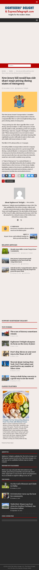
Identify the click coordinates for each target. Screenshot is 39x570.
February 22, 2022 (16, 273)
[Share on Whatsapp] (22, 175)
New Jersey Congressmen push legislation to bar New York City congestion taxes (20, 260)
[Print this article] (19, 175)
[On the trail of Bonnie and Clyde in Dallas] (5, 485)
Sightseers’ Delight (22, 88)
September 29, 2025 (17, 510)
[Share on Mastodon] (25, 175)
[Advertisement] (19, 42)
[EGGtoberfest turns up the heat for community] (5, 495)
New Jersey (10, 181)
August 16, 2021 (16, 264)
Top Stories (7, 327)
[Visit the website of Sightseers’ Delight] (18, 220)
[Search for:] (19, 65)
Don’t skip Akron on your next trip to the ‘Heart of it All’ (23, 353)
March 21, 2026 (16, 370)
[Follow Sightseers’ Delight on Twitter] (20, 220)
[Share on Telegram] (28, 175)
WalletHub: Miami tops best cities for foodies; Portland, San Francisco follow (23, 506)
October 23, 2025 (16, 488)
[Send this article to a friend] (16, 175)
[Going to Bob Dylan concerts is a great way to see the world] (5, 378)
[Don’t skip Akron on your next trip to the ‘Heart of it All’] (5, 353)
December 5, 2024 (8, 88)
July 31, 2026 (15, 336)
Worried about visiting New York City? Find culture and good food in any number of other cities (21, 365)
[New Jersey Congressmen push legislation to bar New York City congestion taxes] (5, 260)
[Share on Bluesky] (32, 175)
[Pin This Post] (13, 175)
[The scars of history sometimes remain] (5, 333)
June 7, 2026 (15, 346)
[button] (36, 1)
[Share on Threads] (35, 175)
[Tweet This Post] (6, 175)
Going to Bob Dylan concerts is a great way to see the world (23, 377)
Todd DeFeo (25, 264)
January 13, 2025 (16, 253)
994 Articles (30, 202)
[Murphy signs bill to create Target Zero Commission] (5, 251)
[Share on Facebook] (3, 175)
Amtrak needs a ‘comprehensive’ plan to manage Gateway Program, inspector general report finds (23, 269)
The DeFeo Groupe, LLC (30, 456)
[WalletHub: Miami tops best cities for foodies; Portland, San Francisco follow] (5, 506)
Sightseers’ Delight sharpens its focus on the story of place (22, 343)
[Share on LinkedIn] (9, 175)
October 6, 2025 (16, 498)
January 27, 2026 (16, 380)
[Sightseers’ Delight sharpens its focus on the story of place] (5, 343)
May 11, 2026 (15, 356)
